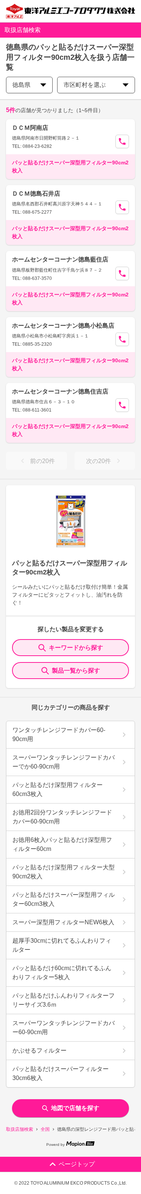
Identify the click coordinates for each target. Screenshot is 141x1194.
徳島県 (21, 85)
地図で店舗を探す (75, 1108)
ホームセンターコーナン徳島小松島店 (63, 325)
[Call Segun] (122, 141)
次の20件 (98, 461)
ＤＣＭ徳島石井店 (36, 193)
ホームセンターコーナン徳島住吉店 (60, 391)
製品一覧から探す (76, 670)
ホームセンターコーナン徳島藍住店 (60, 259)
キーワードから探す (76, 647)
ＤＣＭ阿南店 (30, 128)
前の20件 (42, 461)
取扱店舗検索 (19, 1129)
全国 (45, 1129)
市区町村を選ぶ (85, 85)
